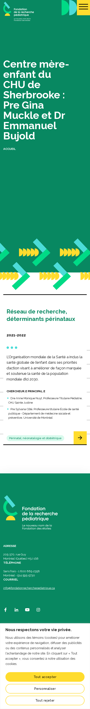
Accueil (9, 149)
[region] (45, 666)
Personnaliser (45, 688)
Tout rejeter (45, 700)
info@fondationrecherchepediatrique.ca (29, 588)
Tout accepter (45, 677)
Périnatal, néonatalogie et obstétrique (35, 438)
